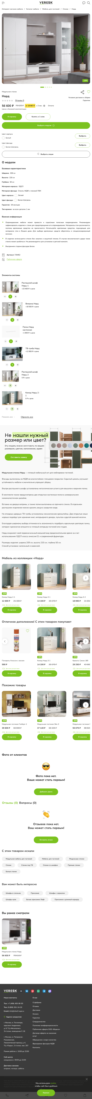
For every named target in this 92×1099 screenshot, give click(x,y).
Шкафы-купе (11, 899)
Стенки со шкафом (50, 865)
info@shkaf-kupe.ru (16, 1011)
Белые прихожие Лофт (35, 899)
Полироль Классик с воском (13, 660)
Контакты (36, 1047)
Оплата (51, 106)
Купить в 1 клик (38, 117)
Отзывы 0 (19, 100)
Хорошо (46, 1093)
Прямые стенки (74, 865)
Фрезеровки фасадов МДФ (44, 1044)
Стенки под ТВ (27, 865)
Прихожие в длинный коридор (67, 899)
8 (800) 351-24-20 (15, 1007)
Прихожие (35, 893)
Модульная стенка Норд (11, 952)
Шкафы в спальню (13, 893)
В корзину (12, 117)
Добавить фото (46, 792)
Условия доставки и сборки (79, 97)
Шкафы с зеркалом (57, 893)
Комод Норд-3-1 (43, 597)
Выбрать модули (44, 125)
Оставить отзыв (46, 840)
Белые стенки (11, 871)
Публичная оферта (14, 259)
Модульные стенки (76, 859)
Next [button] (86, 578)
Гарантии (86, 100)
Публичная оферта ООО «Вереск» (46, 1029)
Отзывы (36, 1006)
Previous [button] (5, 641)
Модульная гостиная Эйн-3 (48, 724)
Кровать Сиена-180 (80, 660)
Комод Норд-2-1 (8, 597)
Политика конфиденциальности (45, 1025)
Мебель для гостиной (50, 859)
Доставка (36, 1010)
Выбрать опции (47, 154)
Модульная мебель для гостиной (19, 859)
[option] (19, 589)
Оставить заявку (19, 457)
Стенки (8, 865)
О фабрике (37, 1002)
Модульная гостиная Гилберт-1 (14, 724)
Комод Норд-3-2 (79, 597)
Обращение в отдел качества (44, 1040)
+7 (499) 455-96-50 (15, 1003)
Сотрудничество (39, 1022)
